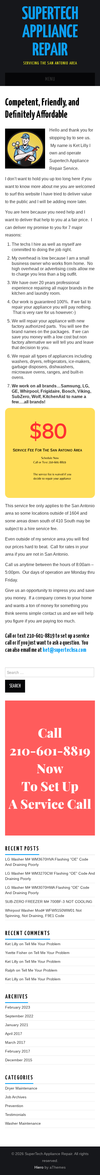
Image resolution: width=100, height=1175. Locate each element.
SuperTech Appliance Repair (50, 32)
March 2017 (15, 1042)
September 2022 (19, 1016)
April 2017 (13, 1033)
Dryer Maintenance (21, 1088)
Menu (50, 79)
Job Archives (15, 1097)
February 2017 (17, 1051)
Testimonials (15, 1114)
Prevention (14, 1106)
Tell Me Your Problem (43, 944)
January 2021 (16, 1025)
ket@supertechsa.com (64, 650)
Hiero (38, 1167)
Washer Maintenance (23, 1123)
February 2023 (17, 1007)
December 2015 (18, 1060)
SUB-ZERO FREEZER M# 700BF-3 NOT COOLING (48, 901)
